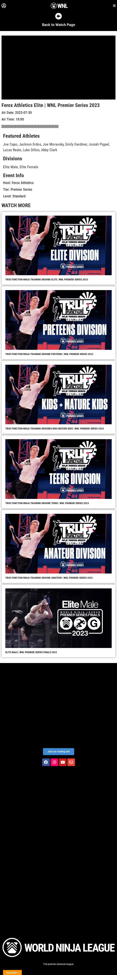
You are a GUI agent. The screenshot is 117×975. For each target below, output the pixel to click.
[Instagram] (54, 762)
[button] (4, 6)
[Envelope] (71, 762)
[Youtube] (63, 762)
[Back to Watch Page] (58, 16)
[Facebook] (46, 762)
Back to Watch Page (58, 25)
